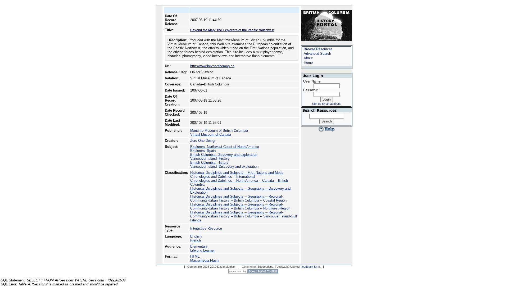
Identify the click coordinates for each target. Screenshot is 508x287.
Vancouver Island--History (210, 159)
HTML (194, 256)
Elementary (199, 246)
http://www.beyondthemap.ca (212, 66)
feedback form (310, 266)
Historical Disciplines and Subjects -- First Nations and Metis (236, 173)
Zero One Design (203, 141)
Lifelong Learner (202, 250)
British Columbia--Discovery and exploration (223, 155)
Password (310, 90)
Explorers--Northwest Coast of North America (224, 147)
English (196, 236)
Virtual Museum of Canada (210, 134)
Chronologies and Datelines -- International (222, 177)
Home (308, 63)
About (308, 58)
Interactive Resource (206, 228)
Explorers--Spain (203, 151)
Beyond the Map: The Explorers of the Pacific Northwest (232, 30)
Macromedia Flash (204, 260)
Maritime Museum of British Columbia (219, 131)
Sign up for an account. (326, 103)
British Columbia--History (209, 163)
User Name (311, 81)
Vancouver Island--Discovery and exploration (224, 166)
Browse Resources (318, 49)
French (195, 240)
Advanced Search (317, 54)
